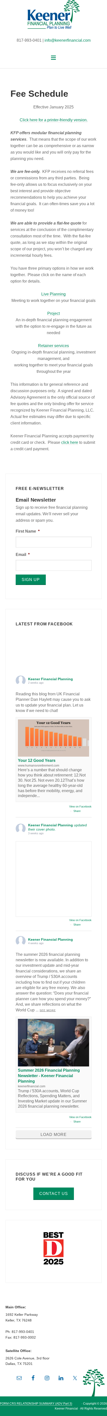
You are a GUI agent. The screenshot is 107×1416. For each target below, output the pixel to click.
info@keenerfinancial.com (68, 40)
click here (69, 442)
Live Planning (53, 294)
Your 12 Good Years (36, 760)
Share (77, 810)
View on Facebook (80, 806)
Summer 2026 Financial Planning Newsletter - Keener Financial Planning (49, 1076)
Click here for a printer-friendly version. (54, 120)
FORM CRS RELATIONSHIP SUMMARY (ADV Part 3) (36, 1403)
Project (53, 313)
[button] (53, 58)
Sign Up (31, 580)
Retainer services (53, 346)
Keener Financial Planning (53, 17)
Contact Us (53, 1193)
